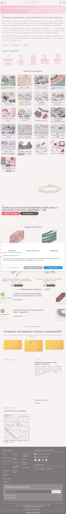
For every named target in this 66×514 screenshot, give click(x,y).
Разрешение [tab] (12, 250)
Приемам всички (53, 267)
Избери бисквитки (33, 267)
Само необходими (13, 267)
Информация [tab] (54, 250)
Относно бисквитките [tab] (33, 250)
